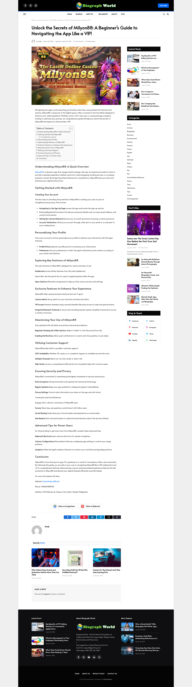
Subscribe (163, 5)
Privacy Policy (99, 674)
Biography (103, 14)
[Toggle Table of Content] (69, 128)
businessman (132, 138)
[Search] (167, 14)
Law (128, 156)
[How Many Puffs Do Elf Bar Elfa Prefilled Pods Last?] (76, 557)
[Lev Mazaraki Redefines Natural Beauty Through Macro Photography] (133, 262)
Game (129, 149)
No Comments (79, 41)
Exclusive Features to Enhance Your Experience (55, 145)
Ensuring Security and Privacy (49, 153)
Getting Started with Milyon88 (49, 134)
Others (129, 167)
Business (130, 135)
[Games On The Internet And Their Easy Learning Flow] (107, 557)
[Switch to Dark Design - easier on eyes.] (164, 14)
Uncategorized (132, 199)
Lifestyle (89, 14)
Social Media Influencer (135, 177)
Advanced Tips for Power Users (49, 156)
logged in (47, 594)
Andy (39, 41)
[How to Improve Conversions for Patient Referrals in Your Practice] (133, 94)
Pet (128, 170)
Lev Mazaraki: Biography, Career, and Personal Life (150, 274)
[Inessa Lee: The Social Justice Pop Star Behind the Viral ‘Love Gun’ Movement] (143, 224)
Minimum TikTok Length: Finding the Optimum (150, 286)
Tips (128, 192)
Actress (130, 128)
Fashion (79, 14)
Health (114, 14)
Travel (129, 195)
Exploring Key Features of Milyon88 (51, 142)
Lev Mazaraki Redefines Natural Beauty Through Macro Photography (150, 261)
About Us (86, 674)
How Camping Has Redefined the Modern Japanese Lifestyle (150, 104)
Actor (129, 124)
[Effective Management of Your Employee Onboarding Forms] (133, 70)
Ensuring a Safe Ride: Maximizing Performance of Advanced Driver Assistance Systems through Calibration (146, 637)
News (129, 163)
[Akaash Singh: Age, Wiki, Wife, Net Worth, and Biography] (133, 299)
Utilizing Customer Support (48, 150)
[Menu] (24, 14)
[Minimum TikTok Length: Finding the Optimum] (133, 288)
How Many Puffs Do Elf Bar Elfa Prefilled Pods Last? (74, 571)
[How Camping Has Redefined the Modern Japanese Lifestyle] (133, 106)
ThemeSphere (107, 679)
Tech (123, 14)
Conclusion (43, 158)
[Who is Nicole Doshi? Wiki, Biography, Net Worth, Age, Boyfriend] (127, 627)
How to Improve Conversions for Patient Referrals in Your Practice (150, 92)
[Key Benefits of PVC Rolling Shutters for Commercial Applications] (133, 58)
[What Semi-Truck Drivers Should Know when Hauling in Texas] (133, 82)
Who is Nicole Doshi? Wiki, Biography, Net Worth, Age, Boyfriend (145, 625)
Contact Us (112, 674)
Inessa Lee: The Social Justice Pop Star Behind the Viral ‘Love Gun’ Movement (143, 241)
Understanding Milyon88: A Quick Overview (53, 132)
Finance (130, 145)
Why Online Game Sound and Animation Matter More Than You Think (45, 572)
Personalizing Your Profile (47, 139)
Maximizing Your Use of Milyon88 (50, 147)
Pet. (128, 174)
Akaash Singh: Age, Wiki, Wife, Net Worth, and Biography (149, 299)
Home (69, 14)
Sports (129, 181)
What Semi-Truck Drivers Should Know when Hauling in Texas (150, 80)
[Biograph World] (96, 5)
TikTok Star (131, 188)
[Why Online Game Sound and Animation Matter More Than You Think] (45, 557)
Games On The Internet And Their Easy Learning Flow (106, 571)
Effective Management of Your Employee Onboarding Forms (150, 68)
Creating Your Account (48, 137)
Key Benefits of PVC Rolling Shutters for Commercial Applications (148, 56)
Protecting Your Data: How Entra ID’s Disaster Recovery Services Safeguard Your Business (147, 649)
